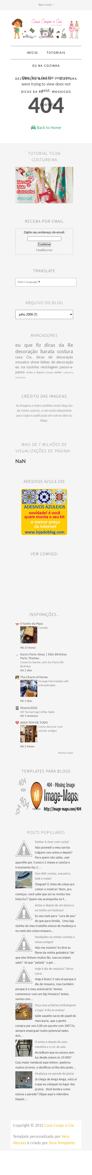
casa (18, 357)
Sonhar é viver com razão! (52, 842)
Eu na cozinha (46, 65)
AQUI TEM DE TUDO (34, 723)
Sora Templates (62, 1143)
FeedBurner (44, 250)
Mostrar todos (65, 753)
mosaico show (27, 362)
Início (32, 52)
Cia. (29, 357)
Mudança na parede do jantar (54, 1074)
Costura (68, 78)
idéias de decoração (56, 362)
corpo (49, 372)
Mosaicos (61, 91)
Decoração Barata (33, 78)
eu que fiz (28, 345)
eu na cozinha (27, 367)
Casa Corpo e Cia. (59, 1125)
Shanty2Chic (29, 708)
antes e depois (35, 372)
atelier (58, 372)
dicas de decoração (54, 357)
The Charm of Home (34, 677)
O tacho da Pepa (31, 624)
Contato (48, 104)
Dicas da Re (32, 91)
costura (65, 352)
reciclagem (49, 367)
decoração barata (34, 352)
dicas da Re (58, 345)
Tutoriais (56, 52)
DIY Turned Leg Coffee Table (37, 712)
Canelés (43, 627)
